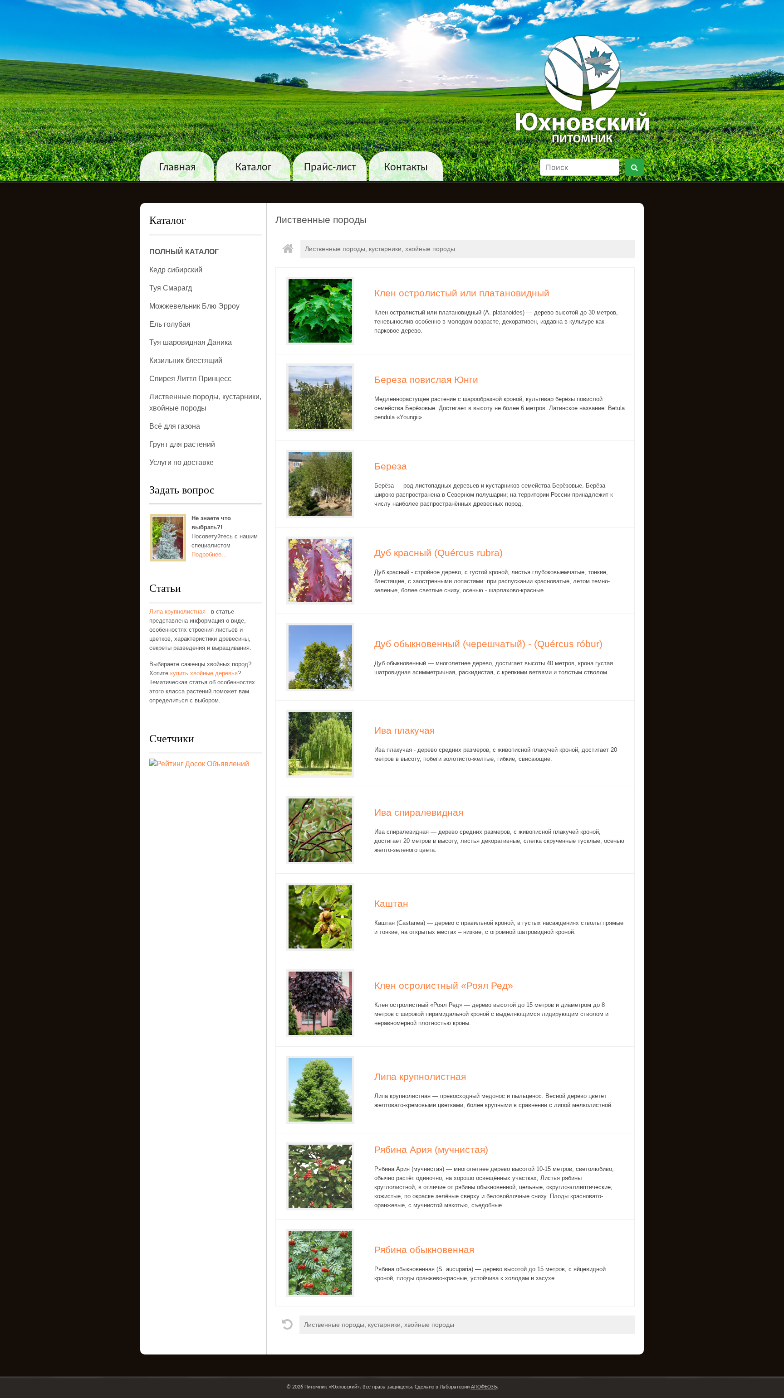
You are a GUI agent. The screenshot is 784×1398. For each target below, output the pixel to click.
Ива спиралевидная (418, 812)
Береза (390, 466)
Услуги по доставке (181, 462)
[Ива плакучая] (320, 742)
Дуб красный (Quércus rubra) (438, 552)
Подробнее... (209, 554)
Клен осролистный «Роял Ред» (443, 985)
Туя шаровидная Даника (190, 342)
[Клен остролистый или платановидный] (320, 310)
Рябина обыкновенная (424, 1249)
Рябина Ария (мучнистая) (431, 1149)
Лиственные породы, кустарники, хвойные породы (380, 248)
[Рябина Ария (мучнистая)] (320, 1175)
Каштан (391, 903)
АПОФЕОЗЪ (484, 1387)
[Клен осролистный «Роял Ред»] (320, 1002)
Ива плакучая (404, 730)
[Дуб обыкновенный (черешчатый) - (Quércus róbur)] (320, 656)
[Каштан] (320, 915)
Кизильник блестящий (185, 360)
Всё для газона (174, 426)
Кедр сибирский (175, 270)
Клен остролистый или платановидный (461, 293)
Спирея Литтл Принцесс (190, 378)
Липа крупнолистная (177, 611)
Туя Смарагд (170, 288)
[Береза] (320, 483)
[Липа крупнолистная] (320, 1089)
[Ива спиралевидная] (320, 829)
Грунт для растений (182, 444)
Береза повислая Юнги (426, 379)
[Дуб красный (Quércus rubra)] (320, 569)
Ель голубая (170, 324)
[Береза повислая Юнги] (320, 396)
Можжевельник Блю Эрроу (194, 306)
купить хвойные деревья (204, 673)
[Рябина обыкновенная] (320, 1262)
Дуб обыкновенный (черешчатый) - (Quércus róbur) (488, 644)
